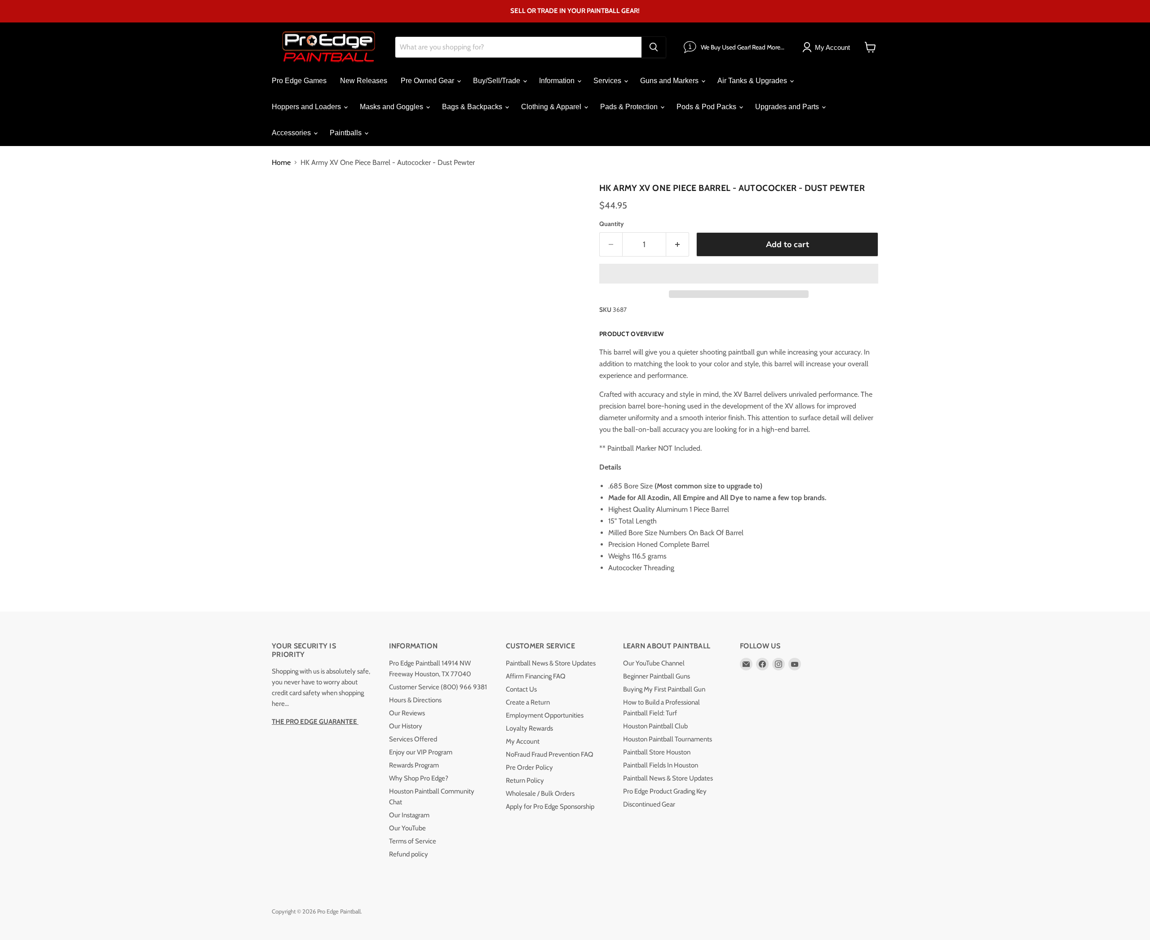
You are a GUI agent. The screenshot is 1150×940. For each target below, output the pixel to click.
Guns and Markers (670, 80)
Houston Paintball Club (655, 726)
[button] (738, 274)
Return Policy (525, 780)
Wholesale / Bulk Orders (540, 793)
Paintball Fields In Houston (660, 765)
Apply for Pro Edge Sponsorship (550, 807)
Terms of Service (412, 841)
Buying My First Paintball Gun (664, 689)
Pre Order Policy (529, 767)
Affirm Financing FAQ (536, 676)
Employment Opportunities (545, 715)
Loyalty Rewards (529, 728)
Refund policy (408, 854)
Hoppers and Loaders (307, 107)
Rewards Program (414, 765)
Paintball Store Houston (656, 752)
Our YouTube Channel (654, 663)
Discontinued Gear (649, 804)
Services (608, 80)
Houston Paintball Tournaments (667, 739)
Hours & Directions (415, 700)
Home (281, 163)
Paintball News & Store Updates (551, 663)
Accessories (292, 133)
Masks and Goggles (392, 107)
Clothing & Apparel (552, 107)
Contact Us (521, 689)
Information (557, 80)
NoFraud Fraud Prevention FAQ (549, 754)
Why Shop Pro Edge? (418, 778)
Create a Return (528, 702)
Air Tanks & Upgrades (753, 80)
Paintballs (346, 133)
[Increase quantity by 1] (677, 244)
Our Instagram (409, 815)
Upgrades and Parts (788, 107)
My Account (523, 741)
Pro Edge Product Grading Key (665, 791)
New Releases (363, 80)
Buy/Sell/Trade (497, 80)
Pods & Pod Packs (707, 107)
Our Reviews (407, 713)
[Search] (653, 47)
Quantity (611, 223)
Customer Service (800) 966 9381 (438, 687)
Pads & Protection (629, 107)
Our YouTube (407, 828)
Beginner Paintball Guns (656, 676)
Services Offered (413, 739)
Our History (405, 726)
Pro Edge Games (299, 80)
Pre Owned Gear (428, 80)
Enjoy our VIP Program (420, 752)
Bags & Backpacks (473, 107)
